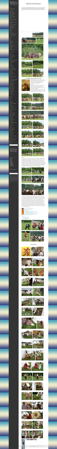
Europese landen (11, 57)
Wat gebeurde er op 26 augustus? (13, 151)
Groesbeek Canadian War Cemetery (13, 122)
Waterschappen (11, 42)
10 (11, 177)
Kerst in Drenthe (11, 72)
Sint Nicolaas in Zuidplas (12, 91)
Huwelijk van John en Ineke (12, 68)
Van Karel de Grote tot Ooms (13, 22)
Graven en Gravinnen (12, 26)
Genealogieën (11, 23)
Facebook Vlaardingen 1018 (26, 217)
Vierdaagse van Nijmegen (12, 114)
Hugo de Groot (11, 64)
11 (12, 177)
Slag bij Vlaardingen (12, 95)
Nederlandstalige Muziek (12, 129)
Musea (10, 38)
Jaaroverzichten (11, 15)
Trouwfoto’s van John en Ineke (13, 103)
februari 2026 (11, 162)
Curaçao (10, 53)
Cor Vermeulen (11, 137)
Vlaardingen (36, 7)
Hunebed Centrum (11, 65)
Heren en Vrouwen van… (12, 27)
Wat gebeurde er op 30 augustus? (13, 148)
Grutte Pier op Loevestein (12, 106)
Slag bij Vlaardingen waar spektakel (29, 214)
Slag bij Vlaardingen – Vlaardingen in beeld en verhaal (31, 211)
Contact (10, 141)
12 (13, 177)
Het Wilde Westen (11, 46)
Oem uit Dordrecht (12, 133)
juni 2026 (11, 159)
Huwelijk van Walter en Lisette (13, 69)
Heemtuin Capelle (11, 107)
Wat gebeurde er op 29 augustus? (13, 149)
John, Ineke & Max (11, 11)
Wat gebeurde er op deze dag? (13, 169)
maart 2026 (11, 161)
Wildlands (11, 126)
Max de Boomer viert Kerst (12, 80)
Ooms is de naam (11, 130)
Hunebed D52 (11, 111)
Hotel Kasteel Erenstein (12, 61)
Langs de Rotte (11, 118)
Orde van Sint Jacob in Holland (13, 34)
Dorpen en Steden (11, 45)
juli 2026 (11, 158)
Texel (10, 99)
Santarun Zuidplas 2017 (12, 88)
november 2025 (11, 164)
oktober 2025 (11, 165)
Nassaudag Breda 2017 (12, 84)
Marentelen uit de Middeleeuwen (13, 19)
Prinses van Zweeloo (12, 87)
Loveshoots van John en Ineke (13, 76)
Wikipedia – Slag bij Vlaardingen (28, 209)
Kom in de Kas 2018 (11, 110)
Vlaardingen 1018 (27, 210)
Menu (10, 7)
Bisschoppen (11, 30)
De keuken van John (12, 49)
